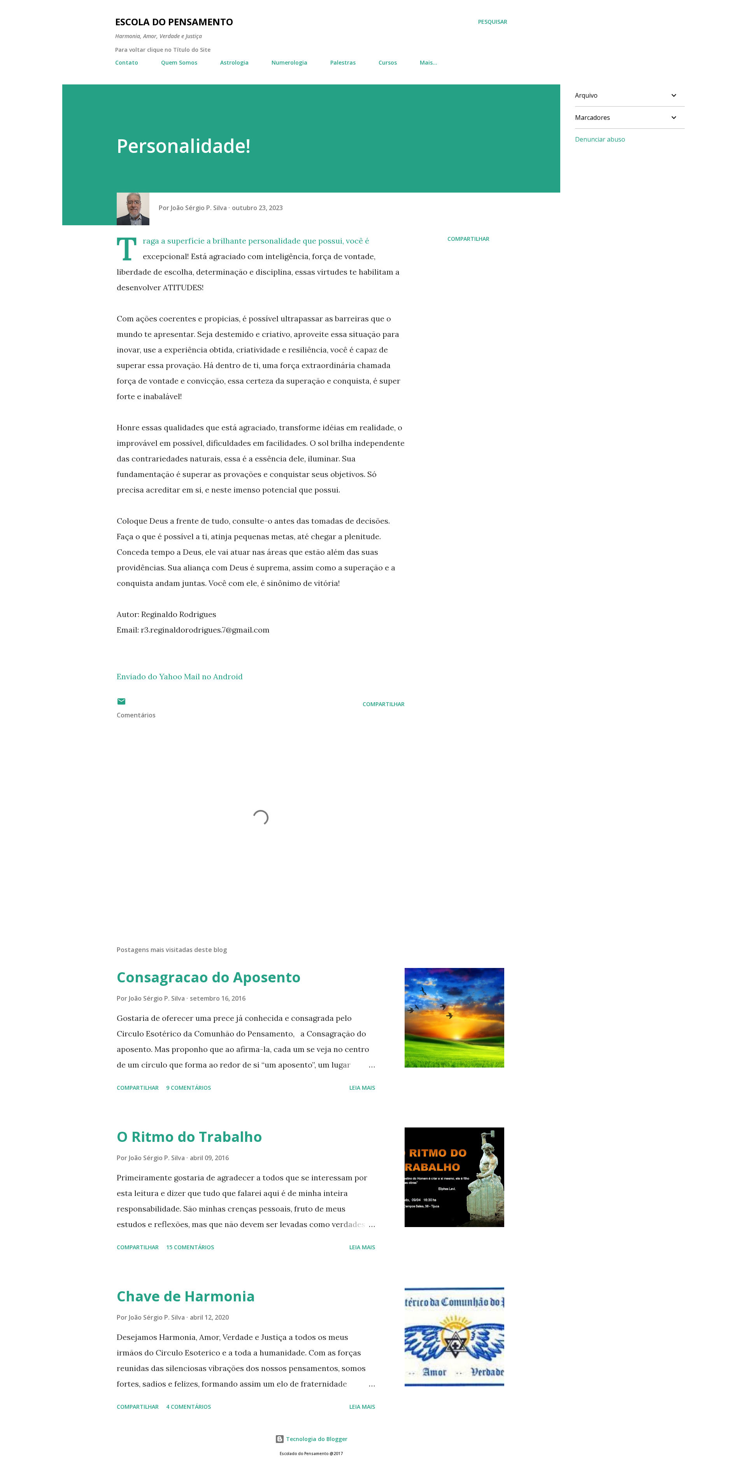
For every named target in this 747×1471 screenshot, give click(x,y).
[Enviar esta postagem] (121, 704)
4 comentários (188, 1406)
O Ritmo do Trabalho (189, 1136)
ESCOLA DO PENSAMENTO (174, 21)
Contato (126, 62)
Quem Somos (179, 62)
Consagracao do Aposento (209, 977)
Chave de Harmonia (186, 1296)
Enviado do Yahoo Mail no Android (180, 676)
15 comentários (190, 1247)
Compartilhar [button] (468, 238)
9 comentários (188, 1087)
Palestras (343, 62)
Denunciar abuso (600, 139)
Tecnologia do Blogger (315, 1439)
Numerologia (289, 62)
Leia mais (362, 1087)
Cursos (388, 62)
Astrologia (234, 62)
